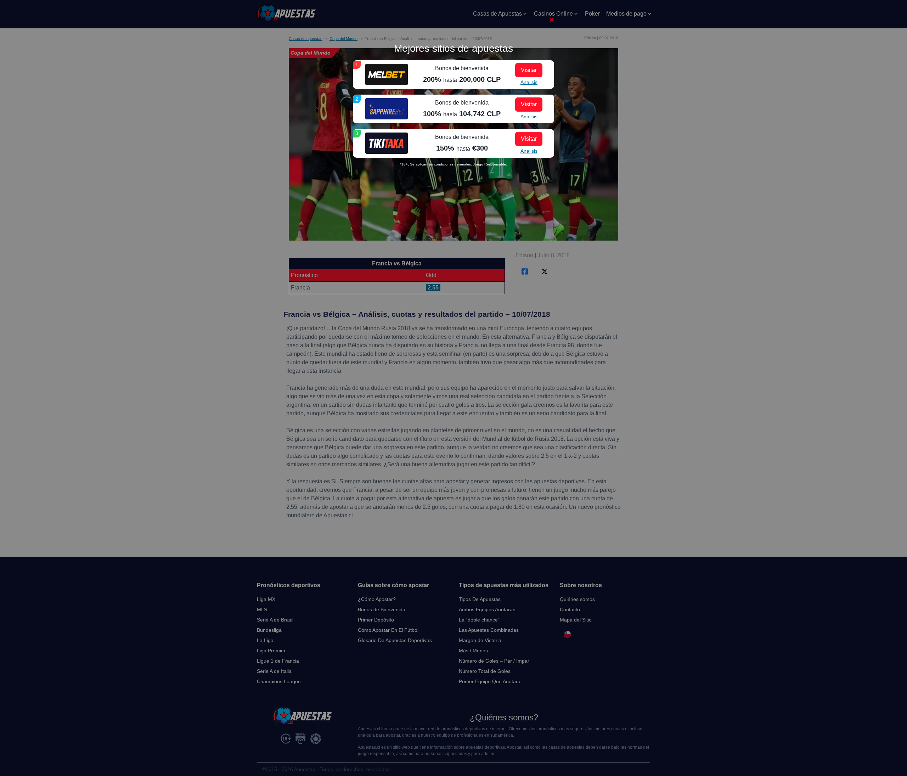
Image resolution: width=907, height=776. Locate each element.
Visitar (529, 70)
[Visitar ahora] (386, 74)
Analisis (528, 82)
